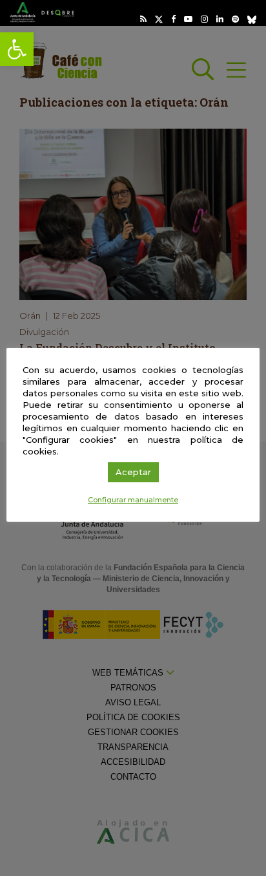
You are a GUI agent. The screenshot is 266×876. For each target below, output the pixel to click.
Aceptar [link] (133, 472)
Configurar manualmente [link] (133, 499)
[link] (17, 49)
